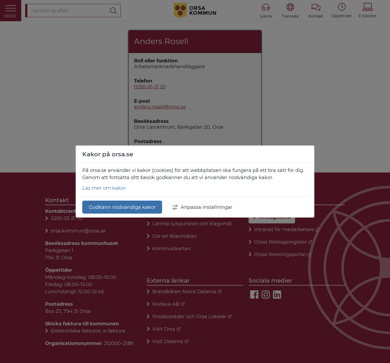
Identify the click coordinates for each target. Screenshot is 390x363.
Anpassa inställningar (206, 207)
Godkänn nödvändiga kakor (122, 207)
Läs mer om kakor (104, 188)
